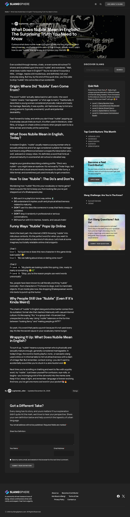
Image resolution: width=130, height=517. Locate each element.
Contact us (72, 499)
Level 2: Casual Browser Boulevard (105, 106)
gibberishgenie (93, 146)
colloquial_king (94, 136)
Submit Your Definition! (22, 466)
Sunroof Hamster (94, 201)
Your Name (14, 448)
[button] (96, 4)
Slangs (75, 391)
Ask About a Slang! (58, 496)
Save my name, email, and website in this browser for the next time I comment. (40, 460)
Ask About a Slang (115, 4)
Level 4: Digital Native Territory (104, 110)
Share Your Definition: (18, 431)
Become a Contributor (70, 493)
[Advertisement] (104, 272)
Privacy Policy (59, 499)
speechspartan (93, 141)
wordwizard (92, 138)
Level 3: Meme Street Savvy (103, 108)
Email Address (59, 448)
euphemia (92, 143)
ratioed (90, 203)
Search (120, 70)
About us (55, 493)
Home (7, 12)
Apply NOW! (95, 179)
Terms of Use (73, 496)
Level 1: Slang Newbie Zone (103, 103)
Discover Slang (94, 64)
